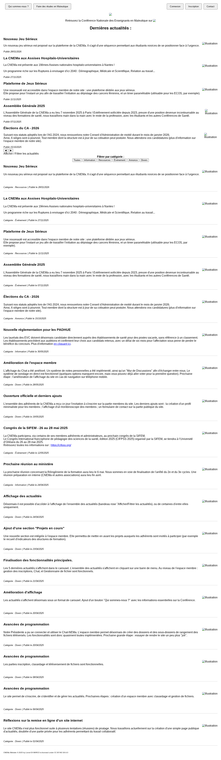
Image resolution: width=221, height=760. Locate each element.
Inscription (193, 6)
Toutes (77, 160)
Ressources (104, 160)
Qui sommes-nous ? (18, 6)
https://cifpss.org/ (61, 445)
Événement (119, 160)
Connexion (175, 6)
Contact (210, 6)
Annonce (133, 160)
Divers (144, 160)
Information (89, 160)
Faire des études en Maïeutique (52, 6)
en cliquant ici (62, 343)
